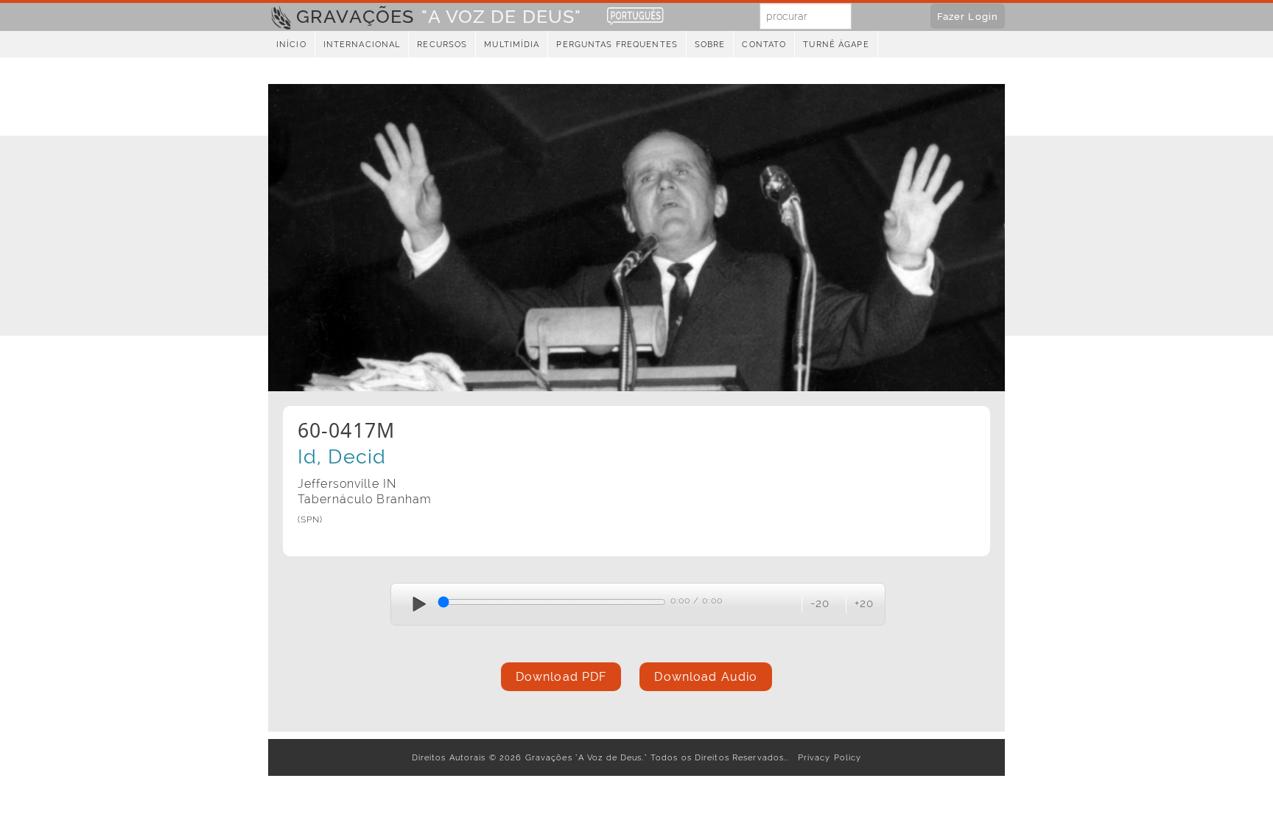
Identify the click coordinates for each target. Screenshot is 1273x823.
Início (291, 44)
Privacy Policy (827, 757)
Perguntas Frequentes (616, 44)
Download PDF (561, 677)
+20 (864, 603)
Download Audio (705, 677)
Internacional (362, 44)
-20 (820, 603)
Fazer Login (967, 16)
